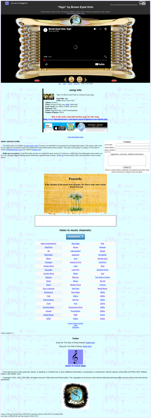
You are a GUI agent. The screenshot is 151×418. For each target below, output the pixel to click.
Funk (49, 304)
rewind (70, 83)
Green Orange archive (75, 323)
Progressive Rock (75, 307)
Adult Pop (48, 247)
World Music (102, 289)
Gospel (48, 311)
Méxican (75, 277)
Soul (102, 266)
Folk (48, 296)
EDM (49, 319)
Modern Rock (75, 285)
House (75, 247)
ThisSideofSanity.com (14, 150)
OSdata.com (36, 150)
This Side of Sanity (102, 277)
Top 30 (102, 281)
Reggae (102, 247)
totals (75, 325)
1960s (102, 300)
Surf (102, 274)
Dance (48, 277)
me (63, 155)
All (49, 251)
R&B (67, 104)
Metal (75, 274)
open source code (32, 146)
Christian (48, 262)
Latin (75, 266)
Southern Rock (102, 270)
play (59, 83)
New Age (75, 289)
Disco (48, 285)
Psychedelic (75, 311)
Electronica (48, 292)
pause (64, 83)
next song (76, 83)
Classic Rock (48, 266)
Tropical (102, 285)
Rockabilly (102, 255)
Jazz (75, 258)
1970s (102, 304)
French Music (48, 300)
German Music (48, 307)
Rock (102, 251)
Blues (48, 258)
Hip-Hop (75, 243)
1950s (102, 296)
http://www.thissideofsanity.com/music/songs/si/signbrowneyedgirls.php (75, 119)
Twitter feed (90, 343)
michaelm (75, 327)
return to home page (75, 365)
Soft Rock (102, 262)
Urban (102, 319)
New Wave (75, 292)
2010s (102, 315)
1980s (102, 307)
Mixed (75, 281)
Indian (75, 319)
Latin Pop (75, 270)
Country (48, 270)
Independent (75, 251)
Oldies (75, 296)
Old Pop (75, 300)
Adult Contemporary (48, 243)
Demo (48, 281)
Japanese (75, 255)
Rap (102, 243)
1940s (102, 292)
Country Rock (48, 274)
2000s (102, 311)
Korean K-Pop (75, 262)
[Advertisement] (75, 221)
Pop (75, 304)
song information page (75, 137)
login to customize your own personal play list (123, 4)
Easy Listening (48, 289)
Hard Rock (48, 315)
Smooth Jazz (102, 258)
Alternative (48, 255)
